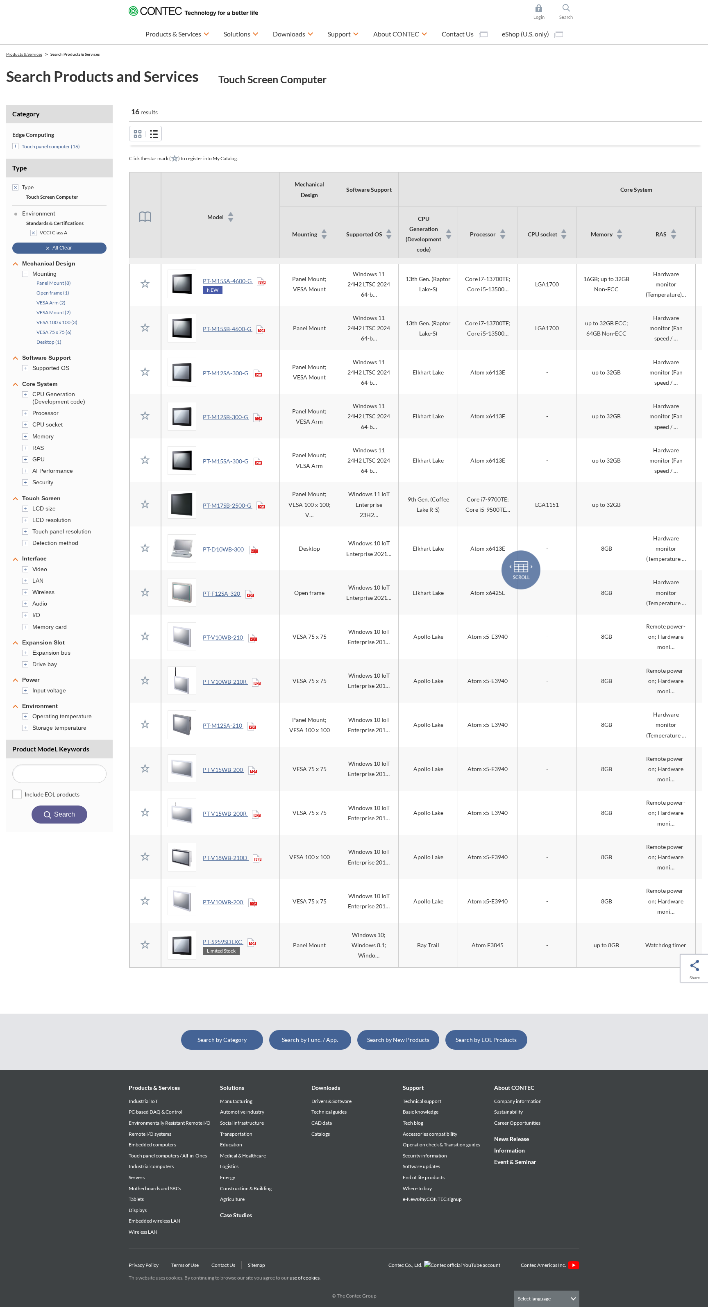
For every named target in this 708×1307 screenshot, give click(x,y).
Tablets (136, 1199)
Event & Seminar (515, 1161)
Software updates (421, 1166)
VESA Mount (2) (53, 312)
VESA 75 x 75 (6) (54, 332)
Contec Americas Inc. (544, 1265)
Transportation (236, 1134)
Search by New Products (398, 1039)
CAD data (321, 1123)
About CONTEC (514, 1087)
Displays (138, 1210)
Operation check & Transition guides (441, 1144)
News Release (511, 1138)
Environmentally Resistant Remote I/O (170, 1123)
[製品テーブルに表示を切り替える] (137, 134)
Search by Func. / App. (310, 1039)
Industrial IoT (143, 1101)
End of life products (424, 1177)
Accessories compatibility (430, 1134)
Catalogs (320, 1134)
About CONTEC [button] (400, 33)
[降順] (230, 220)
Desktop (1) (48, 342)
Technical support (422, 1101)
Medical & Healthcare (243, 1156)
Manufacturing (236, 1101)
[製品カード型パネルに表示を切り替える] (153, 134)
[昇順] (230, 214)
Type (19, 168)
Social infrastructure (242, 1123)
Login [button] (542, 12)
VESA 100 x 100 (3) (56, 322)
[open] (15, 146)
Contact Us (458, 34)
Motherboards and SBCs (155, 1188)
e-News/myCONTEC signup (432, 1199)
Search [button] (569, 12)
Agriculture (232, 1199)
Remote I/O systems (150, 1134)
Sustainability (508, 1112)
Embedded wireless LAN (154, 1221)
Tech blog (413, 1123)
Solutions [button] (241, 33)
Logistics (229, 1166)
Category (26, 114)
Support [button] (343, 33)
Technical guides (329, 1112)
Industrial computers (151, 1166)
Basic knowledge (420, 1112)
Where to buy (417, 1188)
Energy (227, 1177)
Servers (137, 1177)
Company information (518, 1101)
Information (509, 1150)
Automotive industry (242, 1112)
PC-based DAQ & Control (155, 1112)
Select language (534, 1299)
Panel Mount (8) (53, 283)
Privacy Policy (144, 1265)
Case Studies (236, 1215)
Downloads (325, 1087)
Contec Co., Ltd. (406, 1265)
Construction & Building (246, 1188)
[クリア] (15, 187)
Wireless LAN (143, 1232)
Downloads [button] (293, 33)
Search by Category (222, 1039)
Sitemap (256, 1265)
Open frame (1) (52, 293)
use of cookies (305, 1278)
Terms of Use (185, 1265)
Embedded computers (152, 1144)
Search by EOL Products (486, 1039)
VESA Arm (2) (51, 303)
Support (413, 1087)
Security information (425, 1156)
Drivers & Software (331, 1101)
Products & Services (154, 1087)
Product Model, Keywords (50, 749)
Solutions (232, 1087)
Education (231, 1144)
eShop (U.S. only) (526, 34)
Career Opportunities (517, 1123)
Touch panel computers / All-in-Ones (168, 1156)
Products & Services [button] (177, 33)
